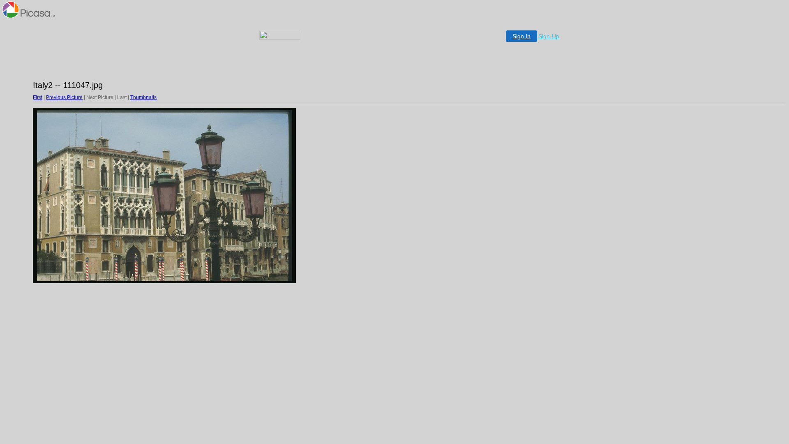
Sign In (521, 36)
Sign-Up (548, 36)
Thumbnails (143, 97)
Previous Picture (64, 97)
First (37, 97)
